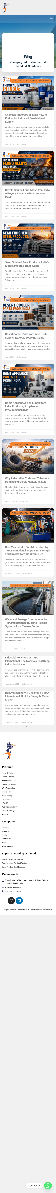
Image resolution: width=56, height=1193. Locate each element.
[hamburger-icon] (51, 19)
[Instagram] (11, 900)
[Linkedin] (19, 900)
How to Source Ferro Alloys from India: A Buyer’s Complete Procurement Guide (27, 194)
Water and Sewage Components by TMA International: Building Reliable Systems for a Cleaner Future (26, 623)
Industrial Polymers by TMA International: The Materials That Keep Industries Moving (27, 661)
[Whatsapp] (48, 1185)
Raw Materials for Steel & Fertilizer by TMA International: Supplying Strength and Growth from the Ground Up (27, 551)
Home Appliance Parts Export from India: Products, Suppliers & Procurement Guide (25, 406)
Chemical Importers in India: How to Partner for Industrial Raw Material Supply (26, 118)
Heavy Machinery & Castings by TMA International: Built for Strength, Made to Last (27, 696)
